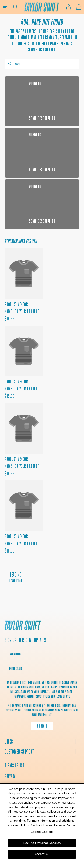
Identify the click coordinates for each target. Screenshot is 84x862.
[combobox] (42, 64)
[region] (42, 822)
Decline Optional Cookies (42, 843)
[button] (5, 7)
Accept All (42, 854)
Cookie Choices (42, 832)
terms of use (63, 696)
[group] (42, 579)
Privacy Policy (64, 825)
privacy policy (42, 696)
